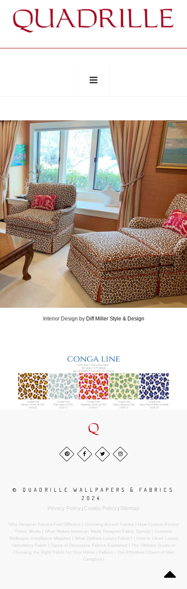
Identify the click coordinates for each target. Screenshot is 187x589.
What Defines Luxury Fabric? (104, 538)
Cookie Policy (100, 508)
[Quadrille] (93, 20)
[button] (93, 429)
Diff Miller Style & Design (115, 319)
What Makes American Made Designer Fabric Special (97, 531)
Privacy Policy (63, 508)
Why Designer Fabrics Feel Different (44, 524)
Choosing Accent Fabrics (109, 524)
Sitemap (130, 508)
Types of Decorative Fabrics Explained (89, 545)
